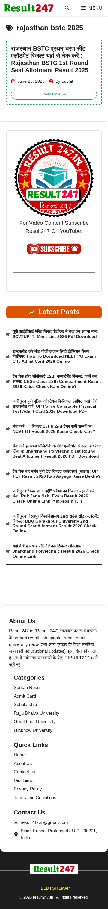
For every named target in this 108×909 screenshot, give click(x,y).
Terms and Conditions (35, 797)
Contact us (24, 771)
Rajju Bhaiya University (36, 713)
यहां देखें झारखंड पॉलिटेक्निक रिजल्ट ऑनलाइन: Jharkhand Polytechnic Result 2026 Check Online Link (56, 551)
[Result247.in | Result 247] (28, 8)
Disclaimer (24, 780)
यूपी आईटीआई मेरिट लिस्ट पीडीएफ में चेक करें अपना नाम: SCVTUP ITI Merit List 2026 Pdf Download (55, 334)
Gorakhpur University (35, 721)
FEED (43, 888)
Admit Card (25, 696)
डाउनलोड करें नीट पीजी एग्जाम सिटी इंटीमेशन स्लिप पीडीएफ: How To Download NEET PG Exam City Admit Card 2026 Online (54, 356)
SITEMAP (61, 888)
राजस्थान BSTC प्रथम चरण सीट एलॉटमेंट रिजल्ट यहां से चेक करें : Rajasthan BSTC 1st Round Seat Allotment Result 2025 (49, 59)
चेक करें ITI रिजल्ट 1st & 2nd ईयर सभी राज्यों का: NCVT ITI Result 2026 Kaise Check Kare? (54, 429)
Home (20, 754)
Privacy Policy (28, 788)
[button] (67, 8)
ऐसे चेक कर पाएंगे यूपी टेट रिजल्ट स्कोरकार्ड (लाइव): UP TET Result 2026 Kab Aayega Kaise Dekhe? (57, 474)
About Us (23, 763)
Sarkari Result (28, 687)
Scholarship (25, 704)
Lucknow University (33, 730)
